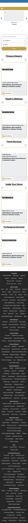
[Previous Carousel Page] (1, 18)
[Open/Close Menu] (2, 8)
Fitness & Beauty (14, 56)
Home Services (14, 141)
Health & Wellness (14, 99)
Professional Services (14, 227)
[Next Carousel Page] (26, 18)
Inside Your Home (14, 184)
